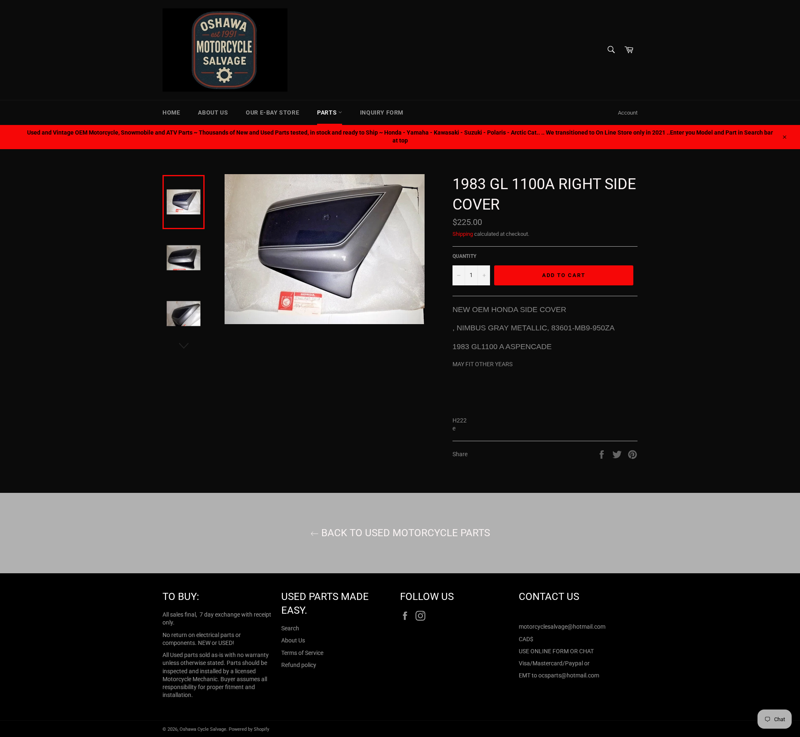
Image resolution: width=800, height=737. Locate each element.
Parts (327, 112)
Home (171, 112)
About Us (213, 112)
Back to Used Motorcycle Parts (404, 533)
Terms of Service (302, 653)
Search (290, 628)
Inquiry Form (381, 112)
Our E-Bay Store (272, 112)
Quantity (464, 256)
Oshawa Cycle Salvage (203, 729)
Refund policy (298, 665)
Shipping (462, 234)
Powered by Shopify (249, 729)
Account (628, 113)
